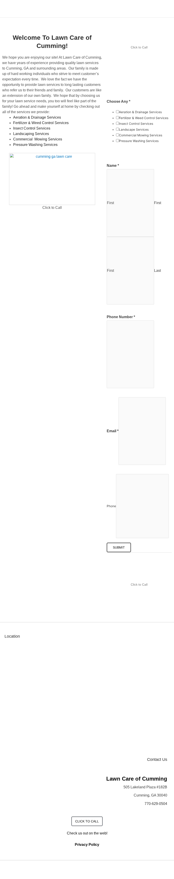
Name (113, 165)
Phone (111, 506)
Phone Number (121, 317)
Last (157, 270)
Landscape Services (134, 129)
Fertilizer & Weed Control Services (41, 123)
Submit (119, 547)
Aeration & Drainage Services (37, 117)
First (157, 203)
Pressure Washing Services (35, 145)
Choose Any (118, 101)
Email (112, 431)
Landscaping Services (31, 134)
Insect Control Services (31, 128)
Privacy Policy (87, 845)
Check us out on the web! (87, 833)
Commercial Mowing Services (37, 139)
